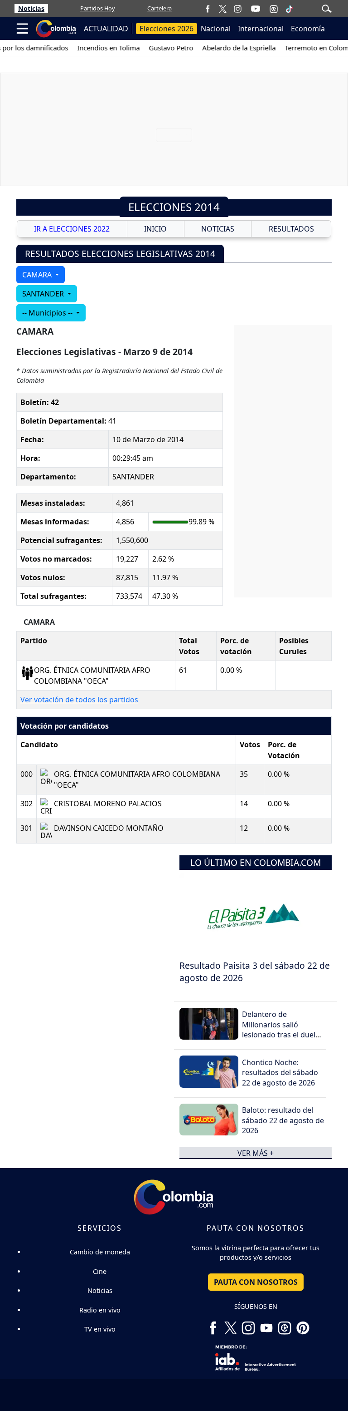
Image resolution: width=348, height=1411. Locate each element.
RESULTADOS (291, 229)
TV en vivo (100, 1329)
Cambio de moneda (100, 1252)
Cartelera (159, 8)
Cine (99, 1271)
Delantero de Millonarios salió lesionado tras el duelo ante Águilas (281, 1029)
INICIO (155, 229)
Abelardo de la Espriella (230, 47)
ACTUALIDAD (106, 29)
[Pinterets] (302, 1324)
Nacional (216, 29)
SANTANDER (44, 294)
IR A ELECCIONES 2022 (72, 229)
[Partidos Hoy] (274, 8)
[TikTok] (289, 8)
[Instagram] (238, 8)
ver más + (255, 1153)
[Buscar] (327, 8)
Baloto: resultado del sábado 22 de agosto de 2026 (283, 1120)
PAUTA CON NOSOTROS (256, 1282)
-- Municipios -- (48, 313)
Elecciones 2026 (166, 29)
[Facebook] (208, 8)
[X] (223, 8)
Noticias (31, 8)
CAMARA (37, 275)
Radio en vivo (100, 1310)
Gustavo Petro (162, 47)
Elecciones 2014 (174, 206)
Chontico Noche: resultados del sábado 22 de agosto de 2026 (280, 1072)
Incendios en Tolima (100, 47)
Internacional (261, 29)
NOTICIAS (217, 229)
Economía (308, 29)
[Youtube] (255, 9)
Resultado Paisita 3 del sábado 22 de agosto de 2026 (254, 971)
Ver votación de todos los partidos (79, 700)
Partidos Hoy (97, 8)
